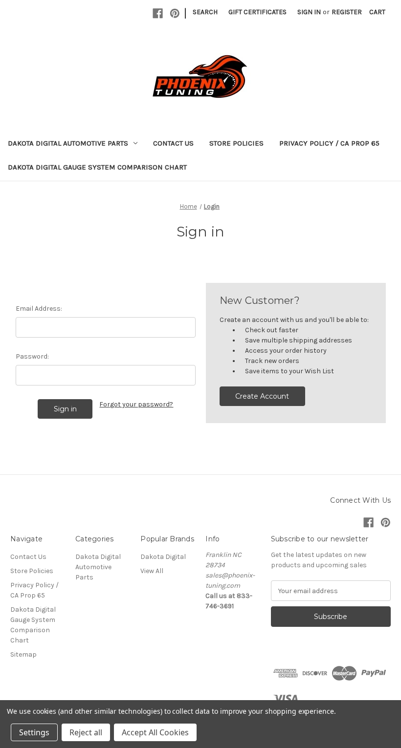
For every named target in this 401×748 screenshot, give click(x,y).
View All (151, 571)
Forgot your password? (136, 404)
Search (205, 12)
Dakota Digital (163, 557)
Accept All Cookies (155, 732)
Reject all (85, 732)
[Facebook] (158, 13)
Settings (34, 732)
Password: (32, 356)
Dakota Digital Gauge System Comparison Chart (97, 167)
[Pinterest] (175, 13)
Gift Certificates (257, 12)
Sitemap (23, 654)
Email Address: (39, 308)
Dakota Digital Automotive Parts (68, 143)
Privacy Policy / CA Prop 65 (329, 143)
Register (347, 12)
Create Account (262, 396)
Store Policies (236, 143)
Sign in (309, 12)
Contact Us (173, 143)
